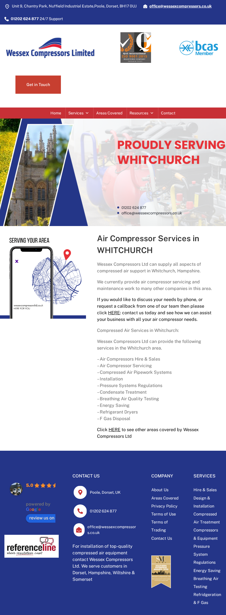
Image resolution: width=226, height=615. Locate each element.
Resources (139, 113)
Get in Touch (38, 84)
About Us (159, 489)
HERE (114, 312)
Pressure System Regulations (204, 554)
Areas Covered (109, 113)
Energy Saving (206, 570)
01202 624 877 (103, 511)
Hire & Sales (205, 489)
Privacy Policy (164, 506)
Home (55, 113)
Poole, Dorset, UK (105, 492)
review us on (41, 517)
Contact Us (161, 538)
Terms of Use (163, 514)
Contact (168, 113)
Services (76, 113)
